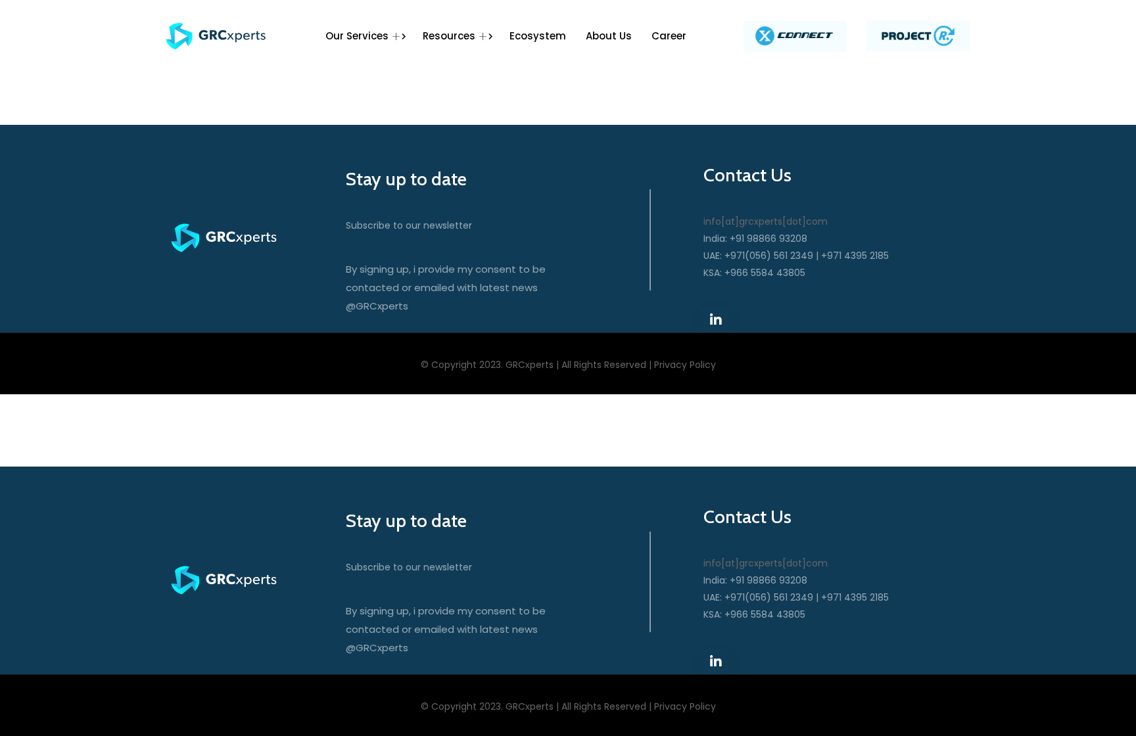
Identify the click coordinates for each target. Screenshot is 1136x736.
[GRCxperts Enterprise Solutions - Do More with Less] (216, 36)
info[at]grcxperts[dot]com (765, 221)
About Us (609, 36)
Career (668, 36)
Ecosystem (537, 36)
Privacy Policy (685, 364)
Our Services (357, 36)
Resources (449, 36)
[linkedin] (715, 320)
